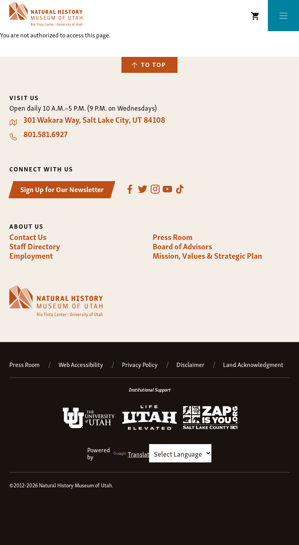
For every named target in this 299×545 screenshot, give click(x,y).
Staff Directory (34, 246)
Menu (283, 16)
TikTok (180, 189)
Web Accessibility (80, 364)
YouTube (167, 189)
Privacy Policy (140, 364)
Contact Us (27, 237)
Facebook (130, 189)
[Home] (46, 14)
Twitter (142, 189)
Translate (140, 454)
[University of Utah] (89, 427)
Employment (31, 255)
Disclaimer (190, 364)
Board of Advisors (182, 246)
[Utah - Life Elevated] (149, 427)
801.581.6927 (45, 134)
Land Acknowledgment (253, 364)
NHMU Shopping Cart (255, 16)
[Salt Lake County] (210, 427)
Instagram (155, 189)
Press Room (173, 237)
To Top (153, 64)
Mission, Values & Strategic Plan (207, 255)
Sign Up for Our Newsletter (62, 188)
